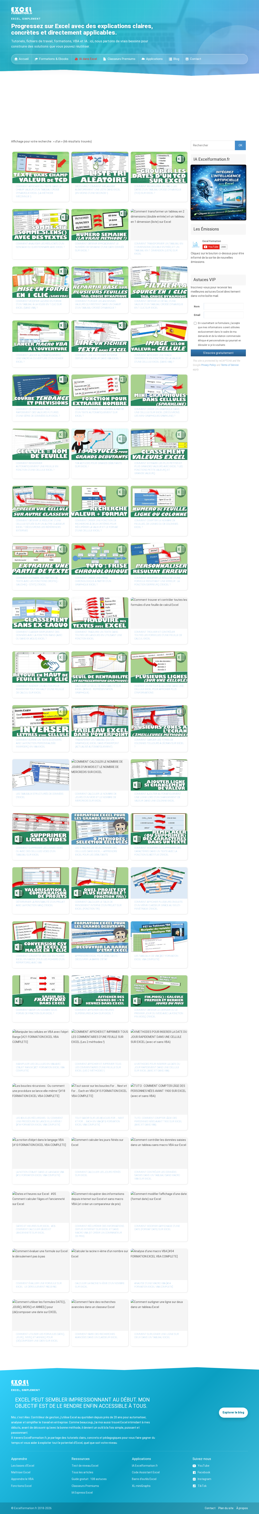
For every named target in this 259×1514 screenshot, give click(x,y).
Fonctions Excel (21, 1485)
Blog (176, 59)
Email (197, 315)
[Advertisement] (129, 106)
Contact (195, 59)
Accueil (24, 59)
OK (240, 145)
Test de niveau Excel (85, 1465)
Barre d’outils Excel (144, 1479)
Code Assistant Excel (146, 1472)
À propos (242, 1508)
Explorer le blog (233, 1412)
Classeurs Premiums (121, 59)
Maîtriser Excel (20, 1472)
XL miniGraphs (141, 1485)
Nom (197, 306)
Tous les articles (82, 1472)
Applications (154, 59)
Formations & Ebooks (53, 59)
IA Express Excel (82, 1492)
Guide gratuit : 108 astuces (89, 1479)
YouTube (203, 1465)
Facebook (204, 1472)
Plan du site (226, 1508)
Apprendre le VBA (22, 1479)
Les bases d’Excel (22, 1465)
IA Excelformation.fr (145, 1465)
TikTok (202, 1485)
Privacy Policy (208, 365)
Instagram (204, 1479)
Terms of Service (230, 365)
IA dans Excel (88, 59)
